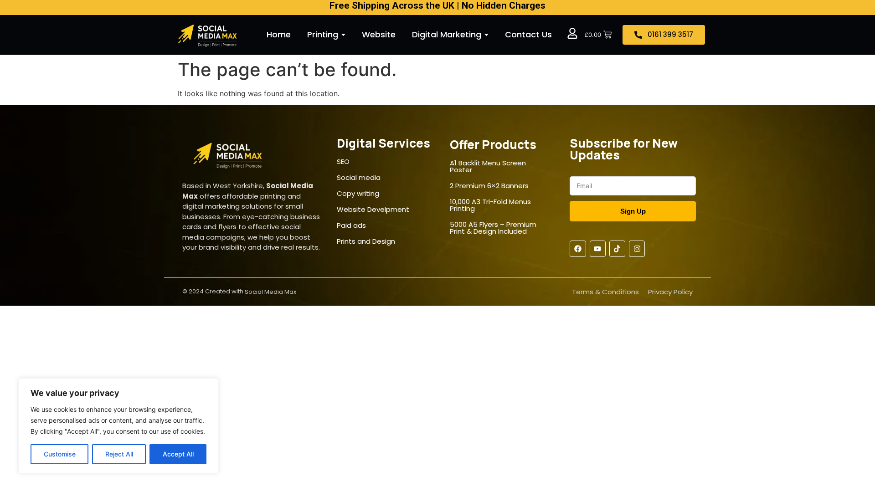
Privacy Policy (670, 292)
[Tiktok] (617, 248)
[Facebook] (578, 248)
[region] (118, 426)
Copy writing (358, 193)
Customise (60, 454)
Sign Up (633, 211)
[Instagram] (637, 248)
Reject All (119, 454)
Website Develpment (373, 209)
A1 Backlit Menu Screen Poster (488, 166)
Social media (359, 177)
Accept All (178, 454)
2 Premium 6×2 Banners (489, 185)
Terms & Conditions (605, 292)
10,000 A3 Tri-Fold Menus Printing (490, 205)
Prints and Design (366, 241)
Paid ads (351, 225)
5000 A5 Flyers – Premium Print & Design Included (493, 228)
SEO (343, 161)
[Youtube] (598, 248)
